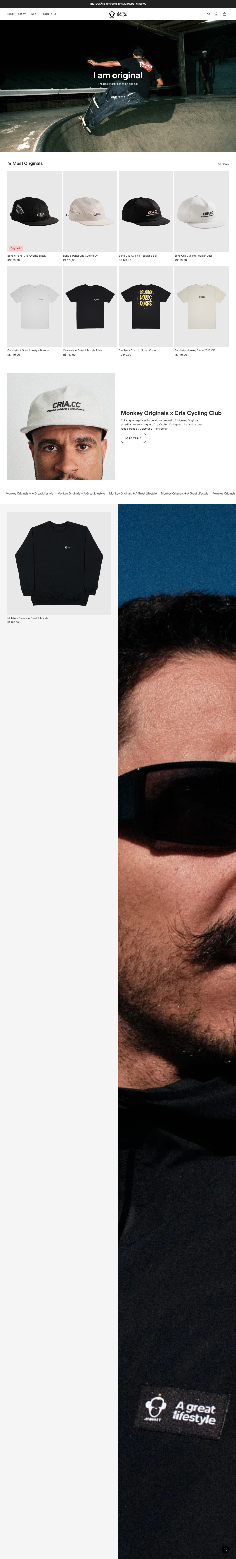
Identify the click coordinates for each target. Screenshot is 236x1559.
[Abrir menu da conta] (216, 14)
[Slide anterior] (3, 86)
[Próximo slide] (232, 86)
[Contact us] (225, 1549)
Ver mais (223, 163)
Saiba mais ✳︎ (133, 437)
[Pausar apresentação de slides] (112, 148)
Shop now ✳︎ (118, 96)
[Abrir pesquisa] (209, 14)
